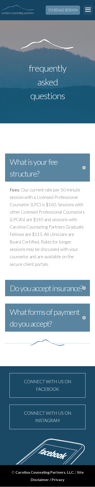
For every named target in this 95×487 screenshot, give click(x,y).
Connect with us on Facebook (47, 385)
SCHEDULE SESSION (62, 10)
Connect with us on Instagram (47, 416)
